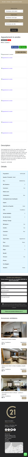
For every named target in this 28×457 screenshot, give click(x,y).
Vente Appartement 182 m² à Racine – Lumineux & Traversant (12, 393)
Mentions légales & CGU (10, 435)
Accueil (4, 1)
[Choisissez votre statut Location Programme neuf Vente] (14, 11)
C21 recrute (7, 441)
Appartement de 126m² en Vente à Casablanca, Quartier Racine (13, 366)
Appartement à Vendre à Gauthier (9, 339)
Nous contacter (8, 438)
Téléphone (4, 294)
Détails (24, 344)
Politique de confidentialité (10, 437)
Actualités (7, 439)
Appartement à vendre (17, 1)
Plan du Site (7, 434)
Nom (3, 283)
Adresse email (5, 290)
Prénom (4, 287)
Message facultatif (5, 297)
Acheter (8, 1)
